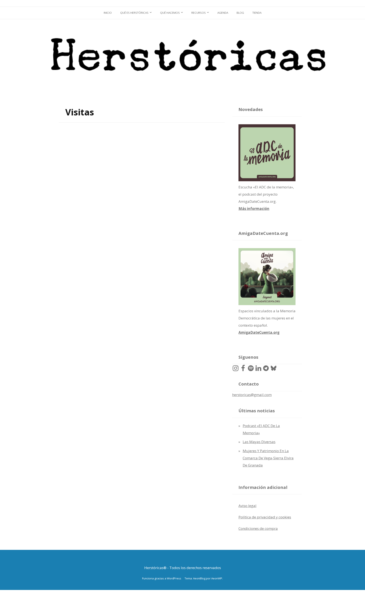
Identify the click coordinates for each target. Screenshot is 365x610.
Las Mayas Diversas (259, 441)
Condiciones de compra (258, 528)
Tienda (256, 13)
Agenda (222, 13)
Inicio (108, 13)
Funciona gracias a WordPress (161, 578)
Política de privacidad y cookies (264, 517)
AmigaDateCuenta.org (258, 332)
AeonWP (216, 578)
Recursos (198, 13)
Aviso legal (247, 505)
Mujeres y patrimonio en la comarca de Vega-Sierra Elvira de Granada (268, 458)
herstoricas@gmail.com (252, 394)
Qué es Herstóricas (134, 13)
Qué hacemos (170, 13)
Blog (240, 13)
